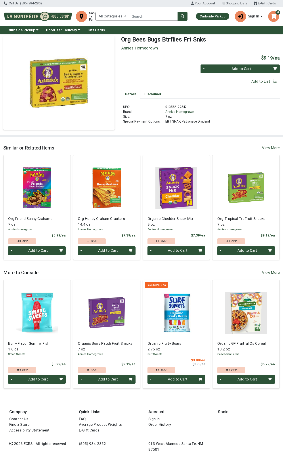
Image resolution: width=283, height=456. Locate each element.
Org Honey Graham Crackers (101, 221)
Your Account (204, 3)
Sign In (154, 419)
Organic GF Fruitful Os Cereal (241, 346)
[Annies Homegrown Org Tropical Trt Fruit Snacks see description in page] (246, 183)
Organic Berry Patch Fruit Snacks (105, 346)
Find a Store (19, 424)
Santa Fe (92, 16)
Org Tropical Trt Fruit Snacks (241, 221)
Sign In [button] (253, 16)
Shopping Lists (236, 3)
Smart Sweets (16, 354)
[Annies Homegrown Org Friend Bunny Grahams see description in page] (37, 183)
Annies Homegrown (179, 112)
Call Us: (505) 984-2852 (25, 3)
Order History (159, 424)
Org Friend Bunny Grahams (30, 221)
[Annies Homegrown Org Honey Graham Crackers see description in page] (107, 183)
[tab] (130, 94)
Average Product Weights (100, 424)
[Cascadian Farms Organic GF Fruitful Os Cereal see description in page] (246, 307)
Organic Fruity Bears (164, 346)
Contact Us (18, 419)
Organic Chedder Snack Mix (170, 221)
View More (271, 148)
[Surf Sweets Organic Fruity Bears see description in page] (176, 307)
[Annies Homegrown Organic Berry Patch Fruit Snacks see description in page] (107, 307)
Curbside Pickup (21, 30)
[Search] (182, 16)
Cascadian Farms (228, 354)
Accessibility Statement (29, 430)
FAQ (82, 419)
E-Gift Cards (266, 3)
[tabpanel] (200, 116)
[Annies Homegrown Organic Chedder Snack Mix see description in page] (176, 183)
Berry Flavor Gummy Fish (28, 346)
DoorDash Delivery (61, 30)
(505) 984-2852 (92, 443)
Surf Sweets (155, 354)
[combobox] (153, 16)
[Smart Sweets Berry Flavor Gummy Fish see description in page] (37, 307)
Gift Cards (96, 30)
